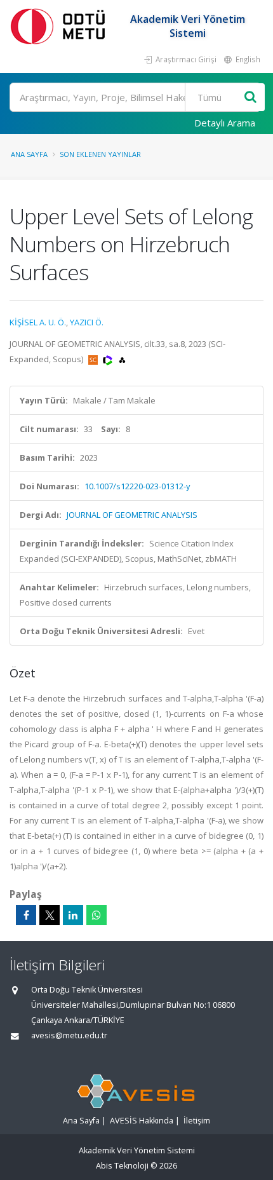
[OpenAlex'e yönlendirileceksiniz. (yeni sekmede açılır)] (122, 359)
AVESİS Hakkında (141, 1120)
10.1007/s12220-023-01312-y (137, 486)
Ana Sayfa (29, 154)
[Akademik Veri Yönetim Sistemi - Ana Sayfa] (60, 25)
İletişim (196, 1120)
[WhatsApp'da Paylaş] (96, 915)
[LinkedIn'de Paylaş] (73, 915)
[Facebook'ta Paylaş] (26, 915)
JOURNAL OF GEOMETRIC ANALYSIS (132, 514)
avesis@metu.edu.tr (69, 1035)
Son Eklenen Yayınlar (100, 154)
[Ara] (250, 97)
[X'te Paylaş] (49, 915)
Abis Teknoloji (122, 1165)
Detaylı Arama (224, 122)
